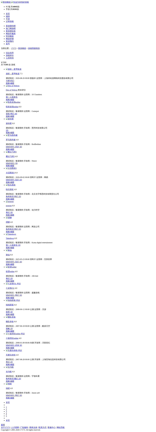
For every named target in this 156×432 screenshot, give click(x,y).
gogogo (9, 206)
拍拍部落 (10, 305)
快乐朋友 (10, 189)
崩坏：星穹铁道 (13, 74)
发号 (8, 44)
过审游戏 (10, 21)
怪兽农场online (12, 107)
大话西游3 (10, 173)
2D (7, 130)
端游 (8, 16)
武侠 (17, 345)
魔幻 (16, 379)
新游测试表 (11, 31)
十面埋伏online (12, 338)
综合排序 (10, 53)
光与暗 (9, 372)
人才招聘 (15, 427)
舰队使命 (10, 321)
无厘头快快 (11, 355)
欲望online (10, 271)
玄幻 (17, 180)
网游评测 (10, 39)
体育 (8, 312)
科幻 (12, 81)
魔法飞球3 (10, 156)
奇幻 (12, 114)
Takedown (10, 238)
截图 (12, 83)
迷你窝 (9, 123)
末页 (8, 420)
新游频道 (22, 48)
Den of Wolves (11, 90)
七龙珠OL (10, 288)
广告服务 (24, 427)
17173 (13, 48)
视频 (8, 83)
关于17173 (5, 427)
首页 (8, 14)
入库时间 (10, 58)
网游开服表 (11, 34)
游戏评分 (10, 55)
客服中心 (51, 427)
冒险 (8, 114)
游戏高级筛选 (34, 48)
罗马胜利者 (11, 140)
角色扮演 (10, 196)
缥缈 (8, 222)
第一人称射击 (12, 97)
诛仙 (8, 255)
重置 (3, 425)
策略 (8, 329)
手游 (8, 19)
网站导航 (61, 427)
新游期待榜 (11, 26)
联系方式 (42, 427)
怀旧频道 (10, 36)
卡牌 (8, 81)
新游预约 (10, 41)
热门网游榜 (11, 28)
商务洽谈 (33, 427)
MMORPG (10, 147)
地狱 (8, 388)
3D (16, 114)
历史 (17, 147)
